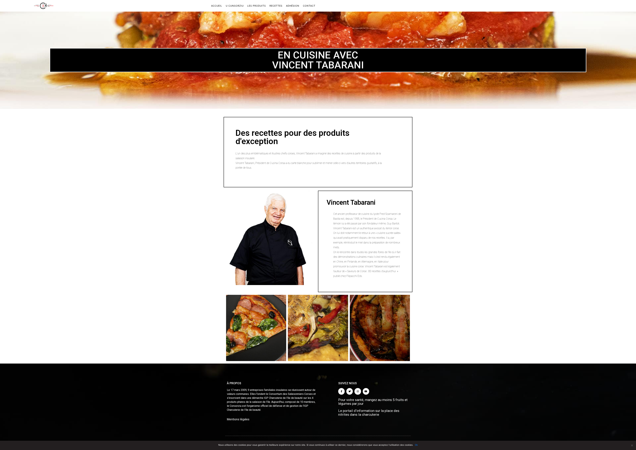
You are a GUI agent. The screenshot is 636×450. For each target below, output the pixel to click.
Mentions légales (238, 419)
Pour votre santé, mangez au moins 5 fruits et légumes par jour (373, 402)
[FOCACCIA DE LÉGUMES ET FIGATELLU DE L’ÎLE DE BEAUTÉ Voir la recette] (318, 328)
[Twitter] (349, 391)
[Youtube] (366, 391)
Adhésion (292, 5)
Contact (309, 5)
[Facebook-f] (341, 391)
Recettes (275, 5)
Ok (416, 445)
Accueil (216, 5)
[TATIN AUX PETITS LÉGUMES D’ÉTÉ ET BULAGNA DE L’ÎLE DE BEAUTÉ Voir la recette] (380, 328)
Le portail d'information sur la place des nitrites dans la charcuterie (368, 413)
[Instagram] (357, 391)
